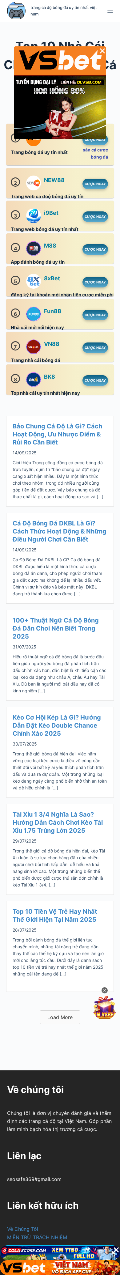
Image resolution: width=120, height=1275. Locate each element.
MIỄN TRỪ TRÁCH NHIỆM (37, 1237)
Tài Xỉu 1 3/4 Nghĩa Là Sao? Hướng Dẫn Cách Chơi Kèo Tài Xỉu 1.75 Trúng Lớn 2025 (58, 822)
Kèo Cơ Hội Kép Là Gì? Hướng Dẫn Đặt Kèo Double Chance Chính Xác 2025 (57, 725)
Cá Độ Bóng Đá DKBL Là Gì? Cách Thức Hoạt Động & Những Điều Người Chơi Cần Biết (59, 531)
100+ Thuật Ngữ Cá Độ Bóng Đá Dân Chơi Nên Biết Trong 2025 (56, 628)
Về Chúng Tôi (22, 1229)
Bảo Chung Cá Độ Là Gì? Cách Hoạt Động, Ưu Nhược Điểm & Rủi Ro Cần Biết (57, 434)
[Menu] (110, 11)
